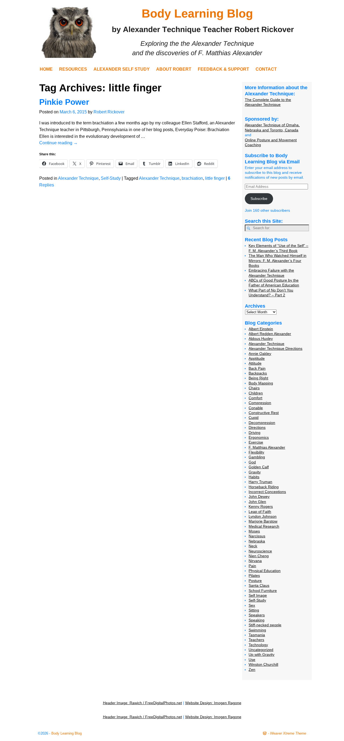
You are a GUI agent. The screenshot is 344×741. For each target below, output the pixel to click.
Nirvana (255, 561)
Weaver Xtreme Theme (288, 733)
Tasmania (257, 635)
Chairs (254, 388)
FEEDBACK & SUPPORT (223, 69)
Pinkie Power (64, 102)
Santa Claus (259, 585)
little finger (215, 178)
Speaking (256, 620)
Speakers (257, 615)
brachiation (192, 178)
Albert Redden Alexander (270, 334)
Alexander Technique (78, 178)
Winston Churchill (263, 664)
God (252, 462)
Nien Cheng (259, 556)
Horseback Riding (264, 487)
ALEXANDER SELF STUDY (122, 69)
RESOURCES (73, 69)
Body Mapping (261, 383)
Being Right (258, 378)
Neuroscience (260, 551)
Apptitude (257, 358)
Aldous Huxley (261, 338)
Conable (256, 408)
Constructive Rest (264, 413)
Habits (254, 477)
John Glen (257, 501)
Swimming (257, 630)
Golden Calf (259, 467)
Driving (254, 432)
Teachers (256, 640)
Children (256, 393)
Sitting (254, 610)
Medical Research (264, 526)
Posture (255, 580)
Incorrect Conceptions (267, 492)
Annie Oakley (260, 353)
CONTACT (266, 69)
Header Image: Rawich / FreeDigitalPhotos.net (142, 703)
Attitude (255, 363)
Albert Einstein (261, 329)
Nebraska (257, 541)
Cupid (254, 417)
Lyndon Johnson (263, 516)
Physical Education (265, 571)
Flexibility (256, 452)
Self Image (258, 595)
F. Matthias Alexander (267, 447)
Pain (252, 566)
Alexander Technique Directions (275, 348)
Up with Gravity (261, 654)
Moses (254, 531)
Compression (260, 403)
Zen (252, 669)
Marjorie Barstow (263, 521)
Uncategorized (261, 650)
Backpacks (258, 373)
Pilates (254, 575)
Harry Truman (260, 482)
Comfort (255, 398)
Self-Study (111, 178)
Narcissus (257, 536)
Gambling (257, 457)
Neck (253, 546)
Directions (257, 427)
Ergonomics (259, 437)
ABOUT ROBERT (173, 69)
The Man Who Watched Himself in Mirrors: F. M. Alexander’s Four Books (277, 260)
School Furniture (263, 590)
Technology (258, 645)
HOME (46, 69)
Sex (252, 605)
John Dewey (259, 496)
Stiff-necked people (265, 625)
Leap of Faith (260, 511)
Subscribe (258, 198)
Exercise (256, 442)
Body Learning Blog (66, 733)
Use (252, 659)
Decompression (262, 422)
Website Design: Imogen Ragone (213, 703)
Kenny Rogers (261, 506)
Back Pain (257, 368)
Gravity (255, 472)
